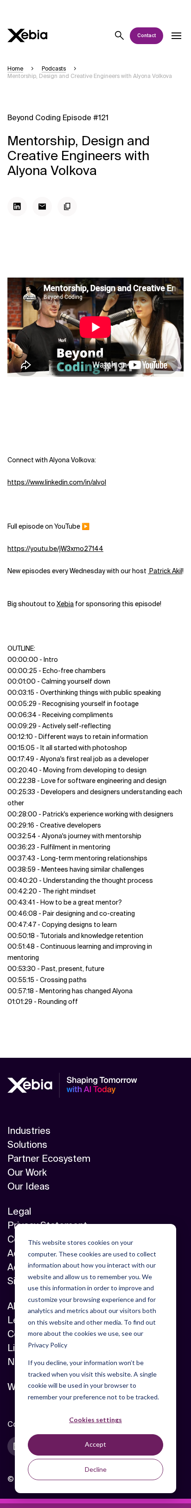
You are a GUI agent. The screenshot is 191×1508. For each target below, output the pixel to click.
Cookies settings (95, 1420)
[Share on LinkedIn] (17, 206)
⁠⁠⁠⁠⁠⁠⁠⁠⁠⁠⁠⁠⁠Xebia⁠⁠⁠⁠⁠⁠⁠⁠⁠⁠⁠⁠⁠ (65, 604)
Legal (19, 1211)
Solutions (27, 1145)
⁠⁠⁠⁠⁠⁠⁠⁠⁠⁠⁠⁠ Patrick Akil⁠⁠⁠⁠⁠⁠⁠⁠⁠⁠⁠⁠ (165, 571)
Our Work (27, 1172)
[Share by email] (42, 206)
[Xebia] (27, 35)
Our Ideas (28, 1186)
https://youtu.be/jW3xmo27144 (55, 548)
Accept (95, 1444)
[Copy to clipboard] (67, 206)
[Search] (119, 35)
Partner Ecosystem (48, 1158)
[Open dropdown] (176, 35)
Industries (29, 1131)
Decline (96, 1469)
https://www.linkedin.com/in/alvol (56, 482)
